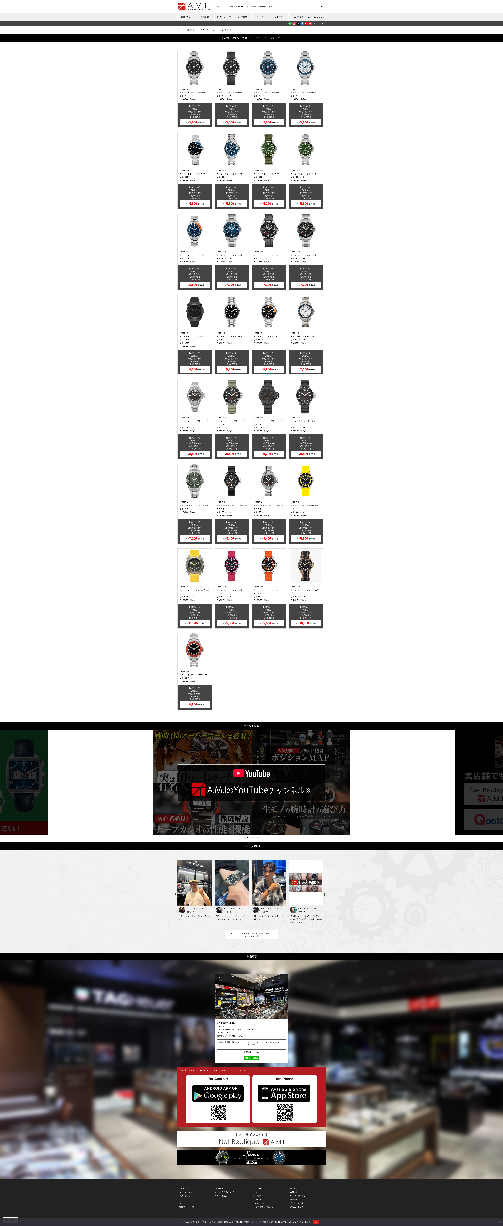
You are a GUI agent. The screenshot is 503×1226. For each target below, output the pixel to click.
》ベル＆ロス (182, 1199)
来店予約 (293, 1188)
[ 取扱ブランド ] (184, 1188)
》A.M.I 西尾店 (221, 1196)
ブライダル (279, 17)
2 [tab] (247, 837)
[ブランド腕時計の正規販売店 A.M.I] (193, 6)
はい (316, 1222)
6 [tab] (258, 837)
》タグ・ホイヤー (184, 1196)
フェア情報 (242, 17)
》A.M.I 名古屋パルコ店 (224, 1192)
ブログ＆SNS (297, 17)
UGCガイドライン (297, 1207)
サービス (260, 17)
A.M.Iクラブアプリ (297, 1196)
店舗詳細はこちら (251, 1052)
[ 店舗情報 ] (219, 1188)
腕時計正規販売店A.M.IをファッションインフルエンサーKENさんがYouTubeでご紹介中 (251, 1043)
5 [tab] (255, 837)
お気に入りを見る (318, 23)
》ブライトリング (184, 1192)
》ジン (180, 1203)
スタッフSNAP (259, 1203)
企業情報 (293, 1199)
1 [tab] (245, 837)
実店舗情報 (205, 17)
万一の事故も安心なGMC (263, 1207)
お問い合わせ (295, 1192)
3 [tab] (250, 837)
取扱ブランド (186, 17)
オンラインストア (223, 17)
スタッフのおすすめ (316, 17)
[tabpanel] (251, 782)
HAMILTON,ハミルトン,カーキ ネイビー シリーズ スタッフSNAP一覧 (251, 934)
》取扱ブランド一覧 (185, 1207)
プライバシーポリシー (299, 1203)
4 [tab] (253, 837)
